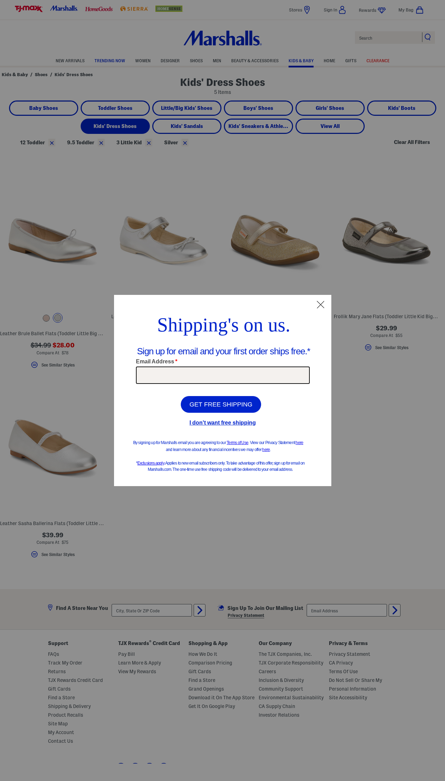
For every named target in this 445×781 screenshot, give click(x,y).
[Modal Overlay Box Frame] (222, 390)
